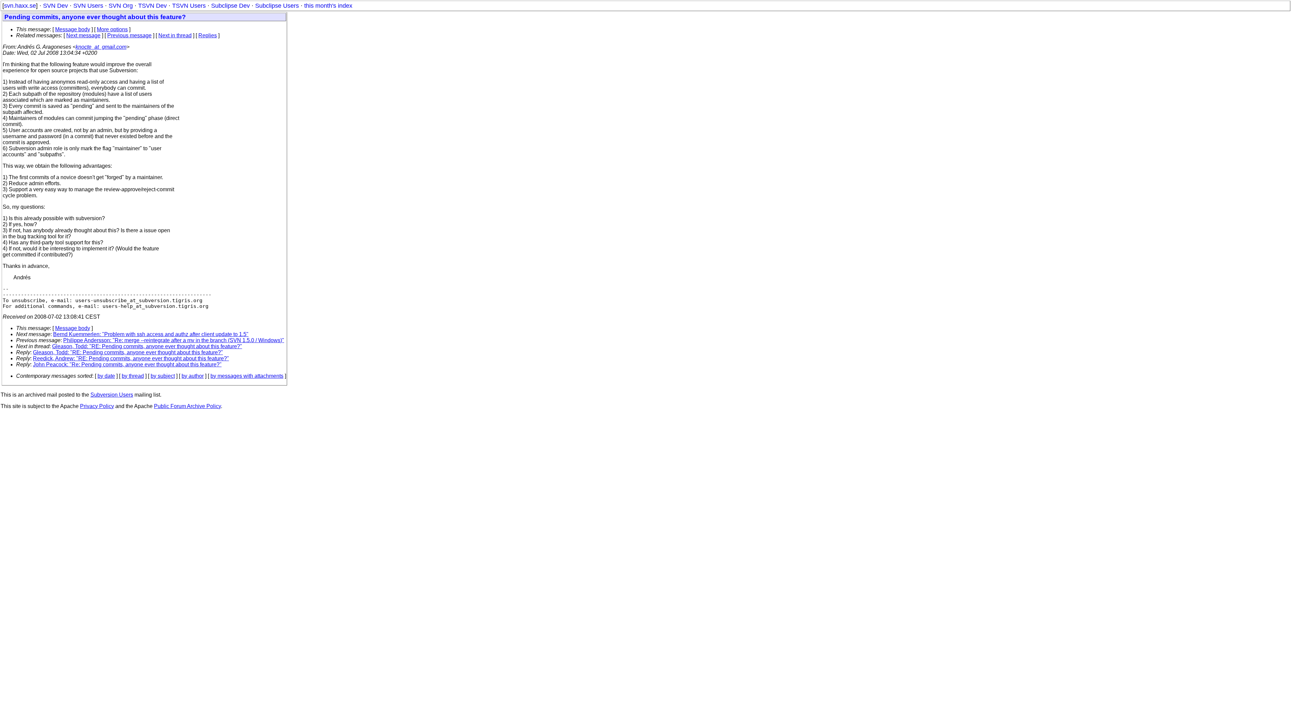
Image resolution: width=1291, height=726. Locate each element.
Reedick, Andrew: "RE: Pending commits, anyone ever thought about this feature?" (131, 358)
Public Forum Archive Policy (187, 406)
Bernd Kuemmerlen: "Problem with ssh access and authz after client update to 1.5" (150, 334)
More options (112, 29)
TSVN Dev (152, 5)
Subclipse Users (277, 5)
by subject (163, 376)
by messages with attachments (246, 376)
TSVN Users (189, 5)
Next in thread (175, 35)
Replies (207, 35)
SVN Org (121, 5)
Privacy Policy (97, 406)
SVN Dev (55, 5)
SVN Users (88, 5)
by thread (133, 376)
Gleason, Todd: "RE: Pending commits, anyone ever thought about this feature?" (147, 346)
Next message (83, 35)
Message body (72, 29)
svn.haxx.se (20, 5)
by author (193, 376)
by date (106, 376)
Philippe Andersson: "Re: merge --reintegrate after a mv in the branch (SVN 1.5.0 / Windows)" (173, 340)
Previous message (129, 35)
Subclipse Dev (230, 5)
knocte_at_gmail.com (101, 47)
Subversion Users (111, 395)
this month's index (328, 5)
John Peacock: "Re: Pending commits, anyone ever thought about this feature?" (127, 364)
